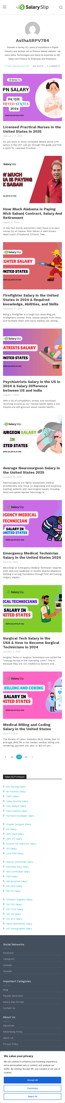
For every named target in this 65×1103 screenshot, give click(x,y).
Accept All (32, 1080)
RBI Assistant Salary (16, 881)
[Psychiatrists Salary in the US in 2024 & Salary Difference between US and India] (32, 352)
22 (12, 757)
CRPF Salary (12, 796)
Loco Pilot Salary (14, 853)
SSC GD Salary (13, 913)
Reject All (32, 1096)
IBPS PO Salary (14, 838)
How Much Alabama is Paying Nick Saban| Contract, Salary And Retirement (32, 213)
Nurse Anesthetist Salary (19, 923)
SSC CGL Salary (14, 904)
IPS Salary (11, 848)
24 (26, 757)
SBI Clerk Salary (14, 886)
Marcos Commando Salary (19, 861)
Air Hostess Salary (16, 791)
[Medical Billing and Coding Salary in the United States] (32, 695)
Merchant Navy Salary (17, 866)
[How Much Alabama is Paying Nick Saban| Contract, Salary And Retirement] (32, 179)
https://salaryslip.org (17, 66)
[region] (32, 1077)
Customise (32, 1088)
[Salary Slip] (32, 7)
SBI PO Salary (13, 890)
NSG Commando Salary (18, 871)
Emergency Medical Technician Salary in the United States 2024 (32, 555)
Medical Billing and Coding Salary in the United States (27, 727)
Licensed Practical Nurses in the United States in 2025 (32, 129)
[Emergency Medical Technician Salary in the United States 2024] (32, 523)
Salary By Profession (15, 777)
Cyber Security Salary (17, 801)
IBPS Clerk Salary (15, 833)
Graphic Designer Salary (18, 824)
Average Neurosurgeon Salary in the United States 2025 (31, 470)
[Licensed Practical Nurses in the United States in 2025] (32, 97)
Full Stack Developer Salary (20, 815)
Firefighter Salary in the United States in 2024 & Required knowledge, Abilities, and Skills (30, 299)
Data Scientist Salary (17, 810)
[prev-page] (5, 757)
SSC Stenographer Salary (19, 928)
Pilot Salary (12, 876)
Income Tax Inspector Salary (21, 843)
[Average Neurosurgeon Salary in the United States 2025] (32, 438)
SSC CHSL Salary (14, 909)
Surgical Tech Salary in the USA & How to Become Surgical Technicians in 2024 (31, 642)
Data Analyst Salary (16, 806)
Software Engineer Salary (19, 899)
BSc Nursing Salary (16, 786)
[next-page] (32, 757)
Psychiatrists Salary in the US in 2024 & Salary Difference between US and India (31, 386)
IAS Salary (11, 829)
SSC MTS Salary (14, 918)
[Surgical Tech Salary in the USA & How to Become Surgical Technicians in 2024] (32, 608)
